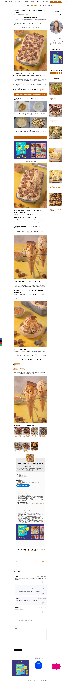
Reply (44, 581)
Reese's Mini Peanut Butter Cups (19, 369)
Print (27, 466)
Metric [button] (17, 483)
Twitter (40, 355)
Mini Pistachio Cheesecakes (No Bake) (56, 142)
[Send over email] (1, 345)
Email (15, 645)
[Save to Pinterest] (1, 343)
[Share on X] (1, 341)
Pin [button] (30, 466)
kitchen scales (18, 86)
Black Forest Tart (53, 120)
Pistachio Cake (53, 98)
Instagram (43, 355)
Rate (34, 466)
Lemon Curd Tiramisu (54, 164)
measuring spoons (40, 89)
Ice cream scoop (17, 363)
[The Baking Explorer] (38, 7)
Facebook (15, 356)
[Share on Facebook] (1, 339)
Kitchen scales (16, 365)
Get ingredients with (21, 485)
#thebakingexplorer (40, 503)
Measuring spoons (17, 364)
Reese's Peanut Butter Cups (19, 368)
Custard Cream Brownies (55, 209)
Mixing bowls (16, 361)
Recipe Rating (16, 624)
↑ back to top (38, 658)
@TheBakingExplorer (32, 503)
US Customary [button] (21, 483)
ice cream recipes (35, 550)
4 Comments (26, 14)
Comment (16, 628)
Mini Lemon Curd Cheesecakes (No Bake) (55, 187)
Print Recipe (34, 17)
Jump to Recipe (27, 17)
